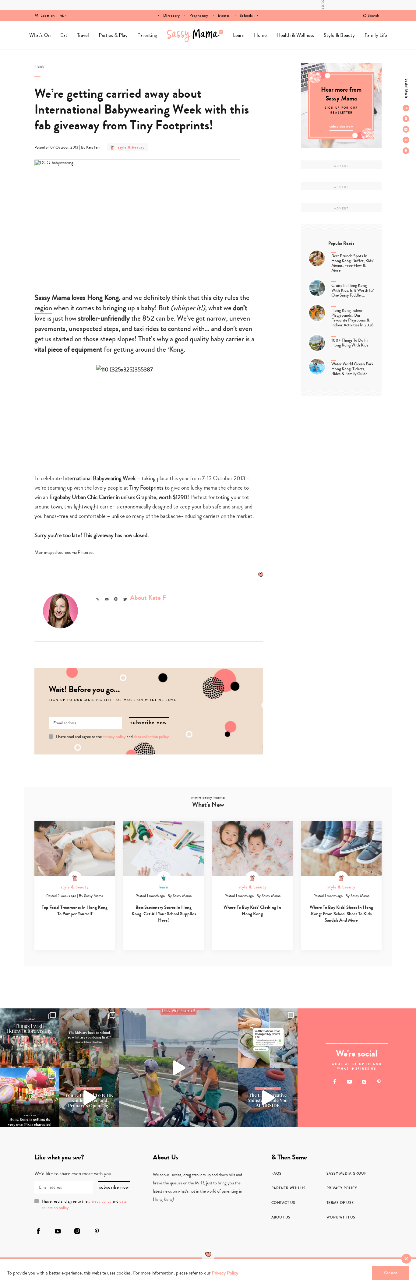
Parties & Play (113, 35)
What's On (40, 35)
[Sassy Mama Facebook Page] (406, 108)
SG (62, 11)
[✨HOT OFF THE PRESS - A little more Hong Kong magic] (29, 1097)
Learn (238, 35)
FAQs (276, 1173)
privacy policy (114, 737)
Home (195, 35)
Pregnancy (198, 15)
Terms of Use (340, 1203)
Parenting (147, 35)
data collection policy (151, 737)
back (40, 67)
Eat (63, 35)
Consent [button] (390, 1272)
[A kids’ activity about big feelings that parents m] (267, 1097)
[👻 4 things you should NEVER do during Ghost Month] (29, 1038)
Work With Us (340, 1217)
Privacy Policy (341, 1188)
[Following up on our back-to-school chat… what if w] (267, 1038)
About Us (281, 1217)
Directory (171, 15)
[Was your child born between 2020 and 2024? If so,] (89, 1097)
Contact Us (283, 1203)
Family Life (376, 35)
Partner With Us (288, 1188)
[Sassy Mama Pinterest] (406, 140)
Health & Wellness (295, 35)
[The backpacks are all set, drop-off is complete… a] (89, 1038)
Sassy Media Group (346, 1173)
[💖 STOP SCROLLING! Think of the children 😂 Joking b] (178, 1067)
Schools (246, 15)
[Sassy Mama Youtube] (406, 119)
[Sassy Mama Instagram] (406, 129)
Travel (83, 35)
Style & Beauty (339, 35)
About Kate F (148, 598)
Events (224, 15)
